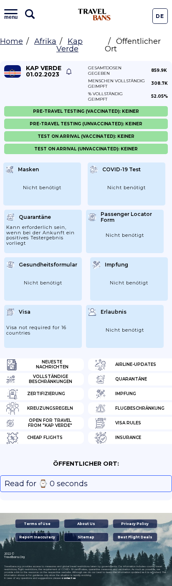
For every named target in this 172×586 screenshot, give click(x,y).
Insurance (128, 437)
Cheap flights (45, 437)
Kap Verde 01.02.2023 (43, 71)
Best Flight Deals (135, 537)
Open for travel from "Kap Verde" (50, 423)
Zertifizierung (46, 393)
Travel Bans (94, 14)
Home (11, 41)
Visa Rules (128, 423)
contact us (69, 578)
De (160, 16)
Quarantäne (131, 379)
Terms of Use (37, 524)
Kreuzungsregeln (50, 408)
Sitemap (86, 537)
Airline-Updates (135, 364)
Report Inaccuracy (37, 537)
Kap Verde (69, 45)
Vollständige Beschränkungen (50, 379)
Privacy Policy (135, 524)
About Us (86, 524)
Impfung (125, 393)
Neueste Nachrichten (52, 364)
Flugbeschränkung (139, 408)
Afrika (45, 41)
